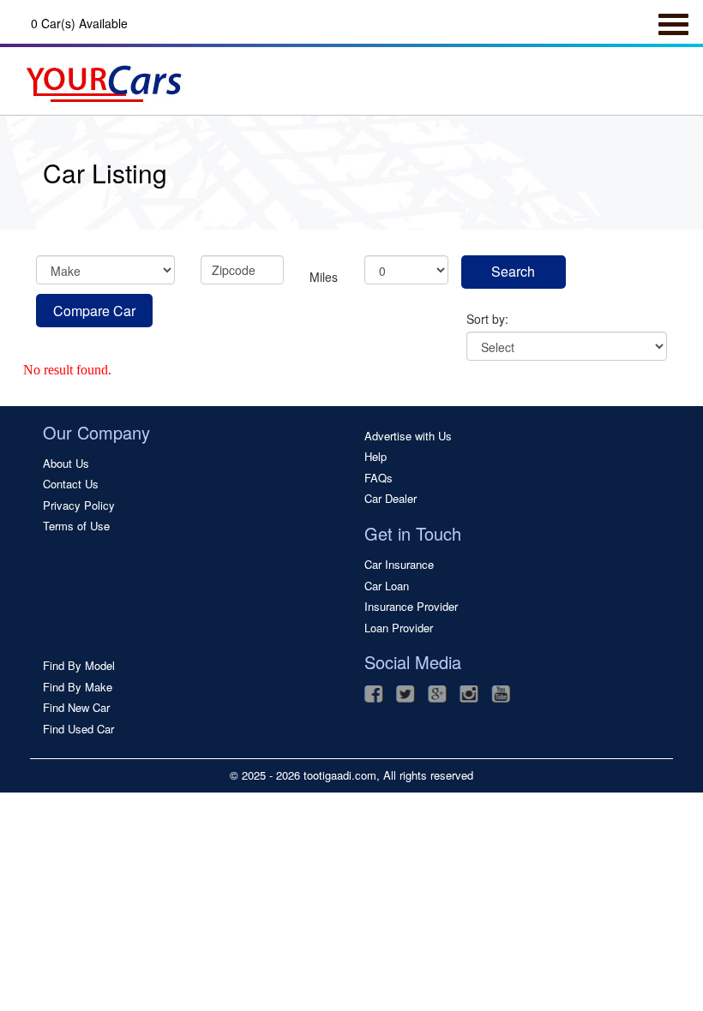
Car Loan (386, 586)
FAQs (378, 478)
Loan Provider (398, 628)
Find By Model (79, 665)
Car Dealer (390, 498)
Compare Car (94, 310)
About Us (66, 463)
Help (375, 456)
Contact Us (71, 484)
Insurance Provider (411, 606)
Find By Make (77, 687)
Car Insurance (399, 564)
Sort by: (487, 318)
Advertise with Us (408, 436)
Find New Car (76, 707)
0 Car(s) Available (79, 23)
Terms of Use (76, 526)
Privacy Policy (79, 505)
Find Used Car (78, 729)
